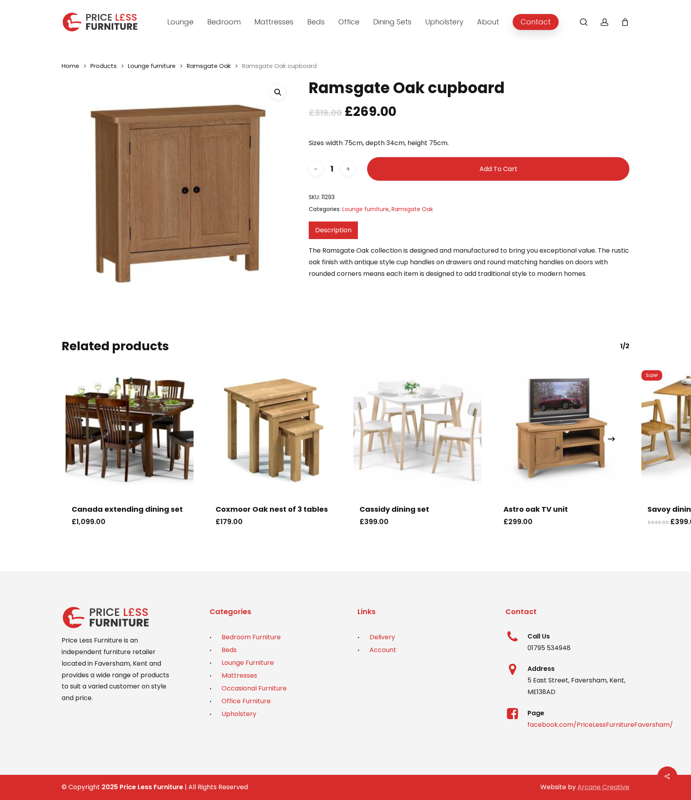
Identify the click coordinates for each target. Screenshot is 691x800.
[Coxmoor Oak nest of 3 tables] (274, 430)
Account (382, 649)
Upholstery (239, 713)
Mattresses (239, 675)
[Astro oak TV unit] (561, 430)
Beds (229, 649)
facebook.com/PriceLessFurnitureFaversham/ (600, 724)
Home (70, 66)
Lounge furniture (152, 66)
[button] (278, 92)
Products (103, 66)
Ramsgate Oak (209, 66)
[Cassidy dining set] (417, 430)
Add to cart (498, 169)
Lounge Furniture (248, 662)
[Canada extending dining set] (130, 430)
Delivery (382, 637)
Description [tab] (333, 230)
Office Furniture (246, 701)
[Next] (611, 439)
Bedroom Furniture (251, 637)
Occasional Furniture (254, 688)
